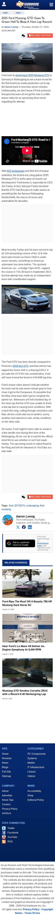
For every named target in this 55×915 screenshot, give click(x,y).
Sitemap (6, 776)
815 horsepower (16, 171)
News (18, 13)
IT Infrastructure (36, 767)
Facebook (12, 832)
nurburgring (32, 505)
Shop (30, 795)
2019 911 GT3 (20, 366)
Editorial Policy (36, 800)
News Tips (7, 800)
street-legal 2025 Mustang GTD (32, 75)
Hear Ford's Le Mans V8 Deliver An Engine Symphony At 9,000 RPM (23, 648)
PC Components (37, 754)
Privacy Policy (9, 809)
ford (11, 505)
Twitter (11, 828)
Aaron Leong (25, 516)
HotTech (6, 813)
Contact (6, 804)
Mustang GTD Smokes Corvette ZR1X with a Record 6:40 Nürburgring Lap (25, 692)
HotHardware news (43, 544)
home (5, 13)
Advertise (7, 795)
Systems (32, 758)
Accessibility (34, 791)
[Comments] (24, 35)
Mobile (31, 762)
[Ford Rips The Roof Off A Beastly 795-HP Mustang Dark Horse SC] (27, 583)
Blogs (5, 767)
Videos (31, 776)
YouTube (12, 837)
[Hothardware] (27, 5)
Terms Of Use (32, 913)
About (5, 791)
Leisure (32, 771)
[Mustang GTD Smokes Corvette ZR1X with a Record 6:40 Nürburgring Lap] (27, 672)
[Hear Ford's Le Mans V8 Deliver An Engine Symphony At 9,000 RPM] (27, 628)
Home (5, 754)
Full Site (6, 771)
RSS (10, 841)
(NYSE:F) (20, 505)
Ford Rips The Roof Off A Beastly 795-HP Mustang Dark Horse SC (27, 603)
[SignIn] (6, 4)
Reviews (6, 758)
